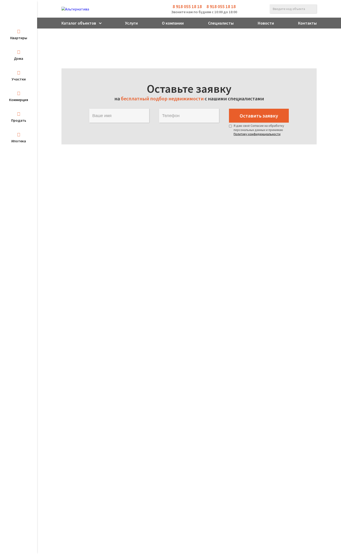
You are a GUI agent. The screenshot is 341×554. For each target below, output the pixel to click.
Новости (266, 23)
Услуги (131, 23)
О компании (173, 23)
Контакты (307, 23)
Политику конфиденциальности (257, 134)
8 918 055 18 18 (187, 6)
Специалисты (221, 23)
